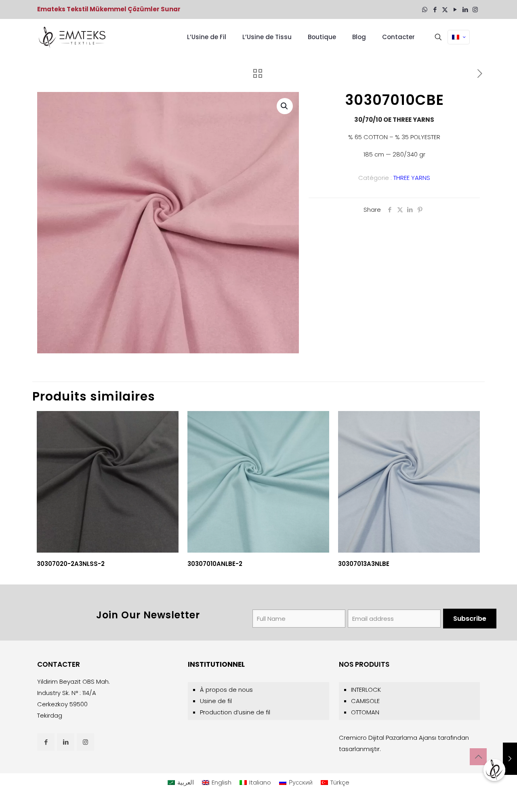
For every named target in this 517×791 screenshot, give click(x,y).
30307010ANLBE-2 (214, 563)
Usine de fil (216, 701)
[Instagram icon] (475, 9)
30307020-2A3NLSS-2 (71, 563)
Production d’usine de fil (235, 712)
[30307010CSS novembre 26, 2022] (510, 759)
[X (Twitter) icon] (445, 9)
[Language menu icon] (459, 37)
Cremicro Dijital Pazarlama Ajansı (387, 737)
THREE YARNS (411, 177)
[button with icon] (46, 742)
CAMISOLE (365, 701)
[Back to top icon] (478, 756)
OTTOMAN (365, 712)
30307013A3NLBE (363, 563)
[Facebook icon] (435, 9)
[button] (285, 106)
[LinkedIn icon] (465, 9)
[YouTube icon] (455, 9)
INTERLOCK (366, 689)
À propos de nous (226, 689)
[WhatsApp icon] (425, 9)
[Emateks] (73, 37)
